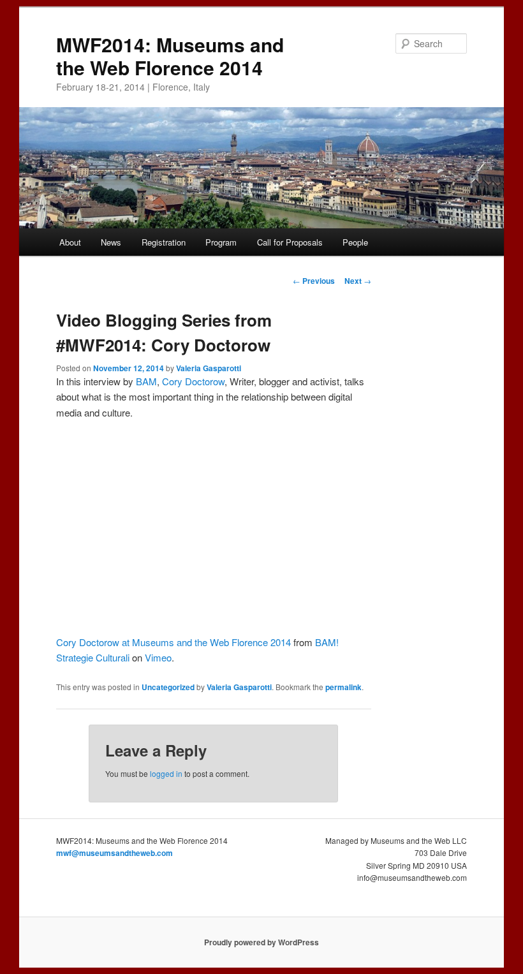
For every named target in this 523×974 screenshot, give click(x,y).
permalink (343, 687)
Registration (164, 242)
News (111, 242)
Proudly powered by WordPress (261, 942)
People (355, 242)
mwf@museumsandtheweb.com (114, 853)
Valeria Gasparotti (208, 368)
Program (221, 242)
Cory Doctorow (193, 381)
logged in (166, 773)
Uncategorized (168, 687)
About (70, 242)
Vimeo (158, 657)
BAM (146, 381)
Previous (314, 280)
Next (357, 280)
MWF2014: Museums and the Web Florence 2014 (170, 56)
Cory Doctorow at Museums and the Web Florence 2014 (173, 642)
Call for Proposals (290, 242)
